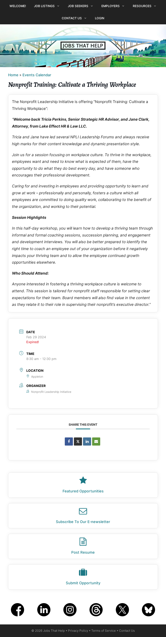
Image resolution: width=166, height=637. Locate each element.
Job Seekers (78, 6)
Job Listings (44, 6)
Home (13, 75)
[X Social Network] (78, 441)
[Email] (96, 441)
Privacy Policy (78, 631)
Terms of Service (103, 631)
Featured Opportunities (83, 491)
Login (99, 18)
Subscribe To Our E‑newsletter (83, 522)
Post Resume (83, 552)
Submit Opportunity (83, 583)
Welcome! (18, 6)
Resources (142, 6)
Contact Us (72, 18)
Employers (110, 6)
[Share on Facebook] (69, 441)
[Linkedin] (87, 441)
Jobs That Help (83, 46)
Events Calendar (36, 75)
